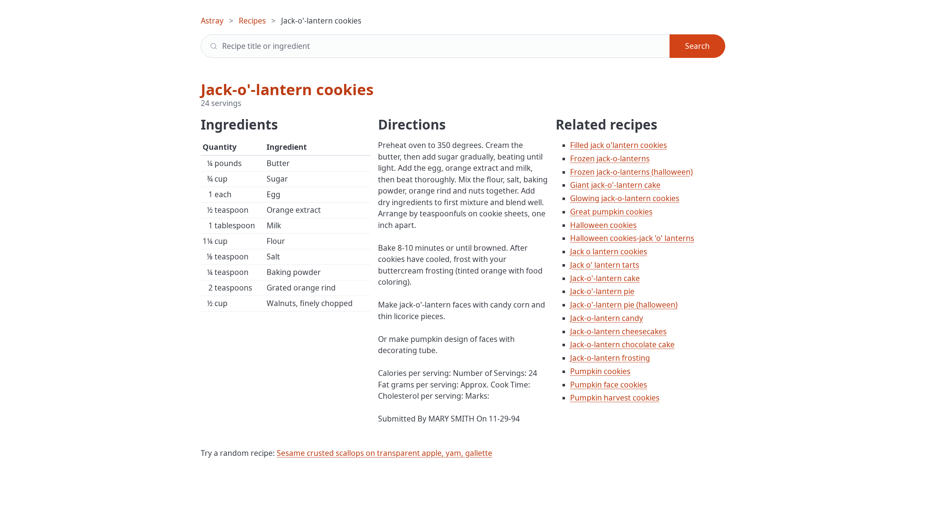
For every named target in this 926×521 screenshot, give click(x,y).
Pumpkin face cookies (608, 385)
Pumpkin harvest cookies (614, 398)
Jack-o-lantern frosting (610, 358)
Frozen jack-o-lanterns (610, 158)
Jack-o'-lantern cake (605, 278)
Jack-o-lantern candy (606, 318)
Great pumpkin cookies (611, 212)
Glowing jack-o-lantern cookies (624, 198)
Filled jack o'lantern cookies (618, 145)
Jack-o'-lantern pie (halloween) (623, 305)
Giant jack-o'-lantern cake (615, 185)
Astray (212, 21)
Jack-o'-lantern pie (602, 291)
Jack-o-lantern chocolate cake (622, 344)
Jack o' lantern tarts (604, 265)
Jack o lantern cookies (608, 251)
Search (697, 46)
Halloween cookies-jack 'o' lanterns (632, 238)
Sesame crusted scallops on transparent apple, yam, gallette (384, 453)
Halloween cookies (603, 225)
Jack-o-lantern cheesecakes (618, 331)
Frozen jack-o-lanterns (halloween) (631, 172)
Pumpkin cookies (600, 371)
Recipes (252, 21)
